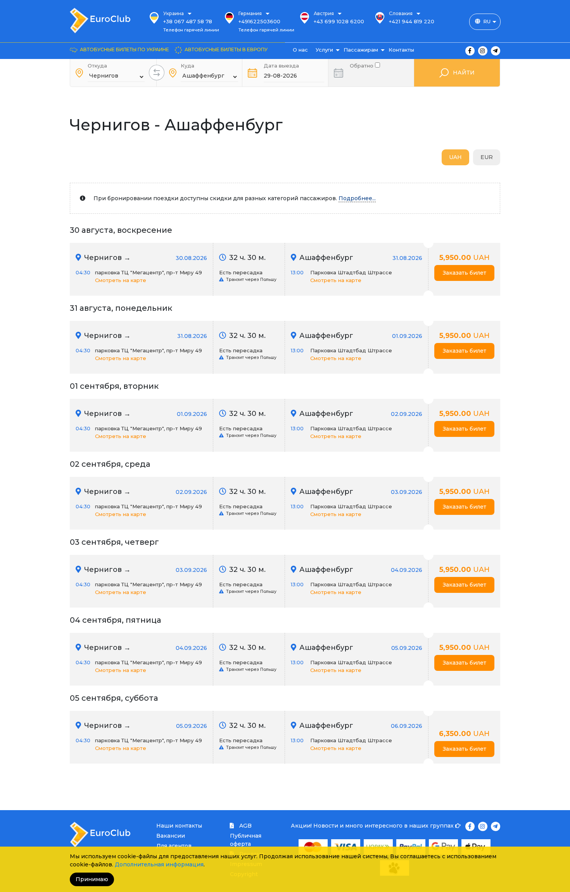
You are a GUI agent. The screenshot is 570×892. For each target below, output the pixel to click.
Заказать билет (464, 272)
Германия (250, 13)
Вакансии (170, 835)
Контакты (401, 50)
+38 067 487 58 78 (187, 21)
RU (487, 21)
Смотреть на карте (120, 280)
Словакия (401, 13)
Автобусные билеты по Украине (124, 49)
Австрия (324, 13)
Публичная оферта (245, 839)
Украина (173, 13)
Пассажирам (361, 50)
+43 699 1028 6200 (339, 21)
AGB (245, 825)
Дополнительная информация (159, 864)
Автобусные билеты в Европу (226, 49)
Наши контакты (179, 825)
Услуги (324, 50)
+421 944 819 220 (411, 21)
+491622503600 (259, 21)
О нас (300, 50)
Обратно (362, 65)
